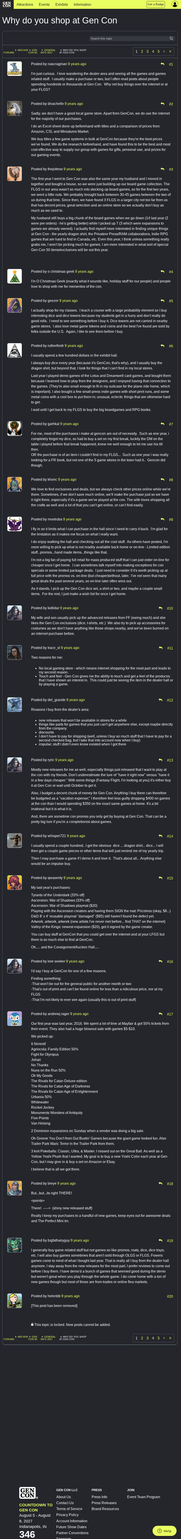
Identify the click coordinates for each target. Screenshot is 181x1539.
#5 (171, 301)
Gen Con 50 (32, 51)
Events (44, 4)
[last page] (170, 51)
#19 (170, 1240)
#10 (170, 608)
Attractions (25, 4)
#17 (170, 1014)
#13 (170, 760)
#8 (171, 479)
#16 (170, 961)
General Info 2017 (48, 51)
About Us (63, 1497)
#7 (171, 424)
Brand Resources (105, 1509)
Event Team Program (143, 1497)
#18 (170, 1183)
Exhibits (61, 4)
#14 (170, 836)
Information (82, 4)
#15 (170, 878)
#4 (171, 271)
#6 (171, 346)
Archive (23, 50)
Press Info (99, 1497)
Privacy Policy (67, 1515)
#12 (170, 700)
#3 (171, 169)
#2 (171, 104)
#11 (170, 648)
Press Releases (104, 1503)
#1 (171, 64)
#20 (170, 1296)
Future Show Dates (71, 1527)
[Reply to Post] (162, 64)
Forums (9, 52)
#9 (171, 519)
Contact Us (65, 1503)
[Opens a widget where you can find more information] (164, 1531)
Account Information (71, 1521)
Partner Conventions (72, 1533)
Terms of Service (69, 1509)
